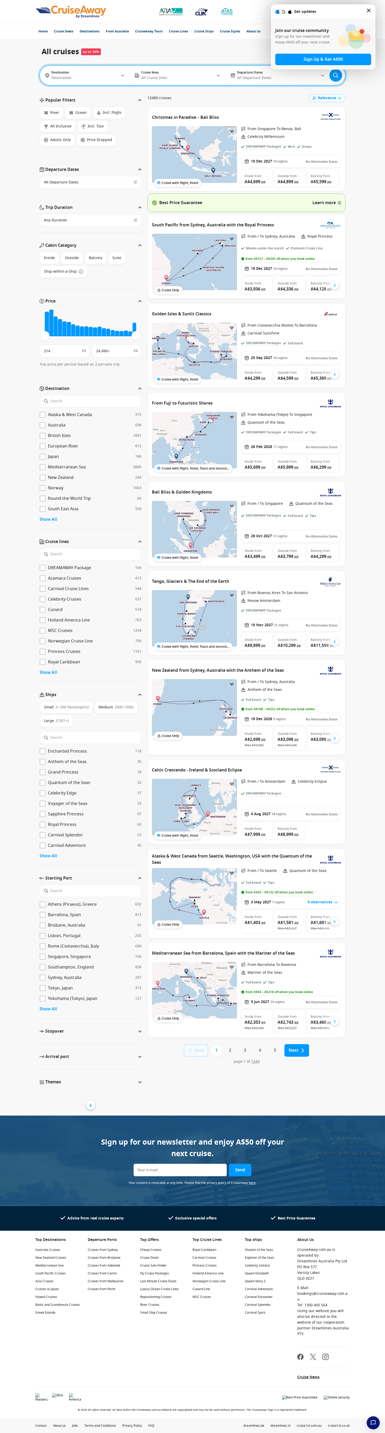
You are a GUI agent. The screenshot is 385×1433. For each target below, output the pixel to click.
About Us (253, 31)
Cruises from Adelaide (104, 1265)
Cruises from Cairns (102, 1273)
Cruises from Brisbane (104, 1257)
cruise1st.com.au (309, 1425)
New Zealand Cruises (50, 1257)
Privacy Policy (132, 1425)
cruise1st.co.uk (339, 1425)
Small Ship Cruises (153, 1312)
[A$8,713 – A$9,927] (77, 331)
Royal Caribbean (204, 1249)
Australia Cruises (47, 1249)
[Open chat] (373, 1422)
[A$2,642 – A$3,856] (56, 326)
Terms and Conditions (100, 1425)
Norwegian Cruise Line (209, 1281)
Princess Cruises (204, 1265)
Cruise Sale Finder (153, 1265)
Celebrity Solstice (257, 1265)
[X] (313, 1357)
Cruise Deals (63, 31)
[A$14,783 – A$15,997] (99, 331)
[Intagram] (325, 1357)
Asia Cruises (44, 1281)
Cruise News (308, 1377)
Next (294, 1050)
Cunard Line (201, 1289)
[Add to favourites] (231, 131)
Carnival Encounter (259, 1297)
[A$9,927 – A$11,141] (82, 331)
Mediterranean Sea (49, 1265)
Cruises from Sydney (103, 1249)
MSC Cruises (201, 1297)
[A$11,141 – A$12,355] (86, 331)
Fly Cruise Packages (154, 1273)
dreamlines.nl (280, 1425)
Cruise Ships (204, 31)
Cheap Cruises (150, 1249)
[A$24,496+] (134, 329)
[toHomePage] (70, 11)
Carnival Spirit (255, 1312)
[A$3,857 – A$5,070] (60, 327)
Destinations (90, 31)
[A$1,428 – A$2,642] (51, 323)
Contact (41, 1425)
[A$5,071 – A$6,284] (64, 328)
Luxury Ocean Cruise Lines (159, 1289)
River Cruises (149, 1304)
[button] (90, 100)
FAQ (151, 1425)
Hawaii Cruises (46, 1297)
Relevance (327, 98)
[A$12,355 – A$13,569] (91, 331)
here (252, 1182)
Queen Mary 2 (255, 1281)
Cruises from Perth (101, 1289)
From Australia (117, 31)
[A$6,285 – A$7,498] (69, 329)
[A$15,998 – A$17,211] (104, 332)
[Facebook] (300, 1357)
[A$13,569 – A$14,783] (95, 331)
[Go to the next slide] (335, 285)
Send (240, 1170)
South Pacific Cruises (50, 1273)
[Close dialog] (369, 12)
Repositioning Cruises (156, 1297)
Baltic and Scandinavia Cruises (57, 1304)
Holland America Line (208, 1273)
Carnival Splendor (258, 1304)
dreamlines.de (253, 1425)
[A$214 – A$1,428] (47, 324)
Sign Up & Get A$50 (323, 59)
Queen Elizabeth (257, 1273)
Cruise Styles (230, 31)
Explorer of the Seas (259, 1257)
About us (59, 1425)
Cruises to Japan (47, 1289)
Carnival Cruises (204, 1257)
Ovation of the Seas (259, 1249)
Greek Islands (45, 1312)
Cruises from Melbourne (105, 1281)
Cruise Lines (178, 31)
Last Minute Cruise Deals (158, 1281)
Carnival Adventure (259, 1289)
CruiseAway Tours (149, 31)
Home (43, 31)
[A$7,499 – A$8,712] (73, 330)
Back (199, 1050)
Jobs (75, 1425)
